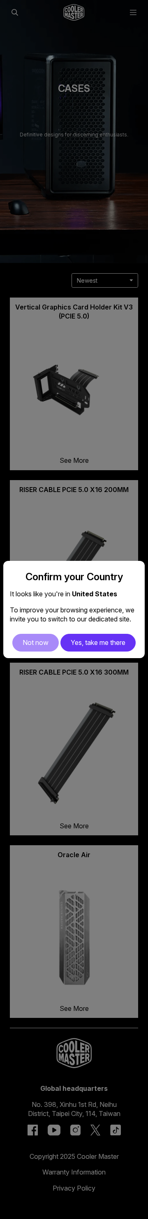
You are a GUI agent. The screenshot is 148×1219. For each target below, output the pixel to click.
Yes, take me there (98, 642)
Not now (36, 642)
